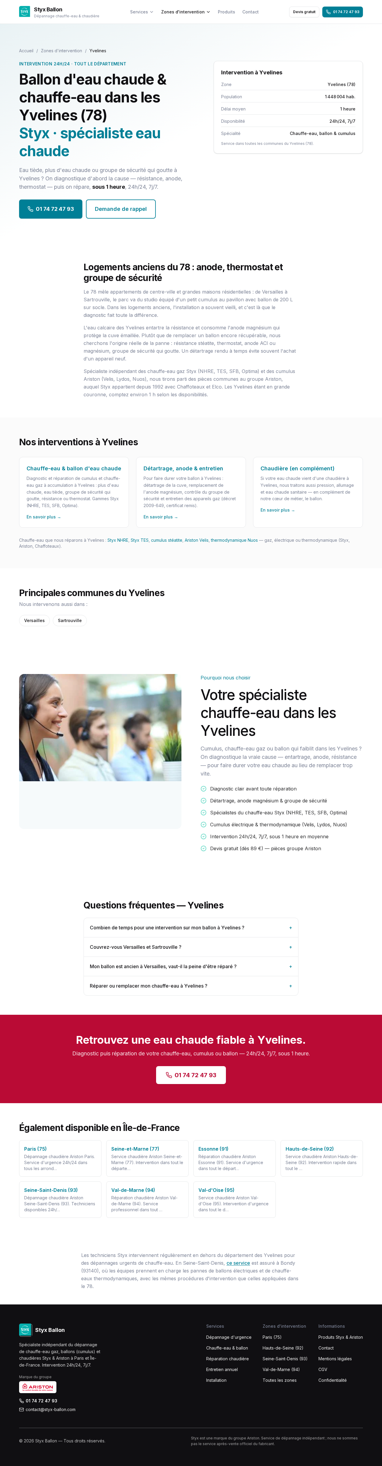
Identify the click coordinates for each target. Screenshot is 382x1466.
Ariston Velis (197, 540)
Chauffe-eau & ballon (227, 1347)
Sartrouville (70, 620)
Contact (250, 11)
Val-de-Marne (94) (281, 1369)
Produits (226, 11)
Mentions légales (335, 1358)
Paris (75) (272, 1337)
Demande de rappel (121, 209)
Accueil (26, 50)
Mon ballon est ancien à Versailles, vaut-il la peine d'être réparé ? (191, 966)
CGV (322, 1369)
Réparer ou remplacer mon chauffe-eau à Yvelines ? (191, 986)
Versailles (34, 620)
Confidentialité (332, 1380)
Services (139, 11)
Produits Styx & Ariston (340, 1337)
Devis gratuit (304, 12)
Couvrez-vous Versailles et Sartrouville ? (191, 947)
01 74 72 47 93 (346, 12)
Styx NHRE (117, 540)
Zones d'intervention (183, 11)
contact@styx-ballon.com (51, 1409)
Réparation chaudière (227, 1358)
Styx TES (140, 540)
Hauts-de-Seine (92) (283, 1347)
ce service (238, 1263)
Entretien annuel (222, 1369)
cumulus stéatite (166, 540)
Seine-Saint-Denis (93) (285, 1358)
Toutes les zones (280, 1380)
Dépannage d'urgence (229, 1337)
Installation (216, 1380)
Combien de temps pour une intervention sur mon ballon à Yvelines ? (191, 928)
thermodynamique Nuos (234, 540)
